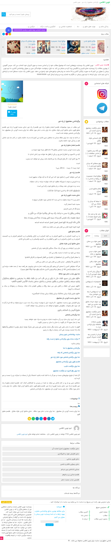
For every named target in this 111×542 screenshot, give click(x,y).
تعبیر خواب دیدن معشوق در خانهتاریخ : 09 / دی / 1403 (93, 254)
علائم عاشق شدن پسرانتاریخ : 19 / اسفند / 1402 (98, 192)
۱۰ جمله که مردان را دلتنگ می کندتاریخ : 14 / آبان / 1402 (98, 205)
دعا (78, 26)
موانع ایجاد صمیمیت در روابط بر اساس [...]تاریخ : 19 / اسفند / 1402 (97, 180)
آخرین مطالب (83, 512)
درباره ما (85, 519)
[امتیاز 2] (10, 104)
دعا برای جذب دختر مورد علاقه (44, 411)
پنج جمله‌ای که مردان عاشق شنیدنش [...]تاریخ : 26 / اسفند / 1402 (97, 167)
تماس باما (84, 515)
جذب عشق (85, 53)
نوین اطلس (105, 2)
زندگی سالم (104, 26)
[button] (9, 30)
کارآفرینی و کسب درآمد (47, 26)
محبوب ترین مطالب (100, 519)
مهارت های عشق (90, 26)
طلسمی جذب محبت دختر (70, 480)
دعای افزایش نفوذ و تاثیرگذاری (68, 454)
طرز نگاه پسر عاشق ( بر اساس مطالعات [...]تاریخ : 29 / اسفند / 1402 (97, 155)
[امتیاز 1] (8, 104)
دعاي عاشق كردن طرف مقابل (22, 411)
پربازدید (96, 236)
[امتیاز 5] (16, 104)
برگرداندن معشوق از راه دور (69, 121)
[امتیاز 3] (12, 104)
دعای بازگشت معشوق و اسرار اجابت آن (65, 448)
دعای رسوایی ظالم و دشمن (69, 464)
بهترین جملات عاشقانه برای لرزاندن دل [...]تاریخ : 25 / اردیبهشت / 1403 (97, 326)
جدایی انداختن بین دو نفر (70, 469)
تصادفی (88, 236)
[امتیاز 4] (14, 104)
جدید (105, 236)
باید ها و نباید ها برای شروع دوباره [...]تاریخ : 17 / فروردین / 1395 (97, 218)
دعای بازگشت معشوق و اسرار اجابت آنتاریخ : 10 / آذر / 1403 (93, 131)
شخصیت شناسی (66, 26)
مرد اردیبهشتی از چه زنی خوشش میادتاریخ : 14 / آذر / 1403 (93, 294)
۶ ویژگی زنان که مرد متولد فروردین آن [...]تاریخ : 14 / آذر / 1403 (93, 274)
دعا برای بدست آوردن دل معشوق (68, 411)
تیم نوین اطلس (65, 428)
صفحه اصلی (103, 512)
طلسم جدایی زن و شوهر (70, 474)
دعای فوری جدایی (73, 459)
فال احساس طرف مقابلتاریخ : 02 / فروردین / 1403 (97, 142)
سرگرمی (32, 26)
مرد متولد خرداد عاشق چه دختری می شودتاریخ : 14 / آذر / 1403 (93, 304)
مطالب (105, 515)
